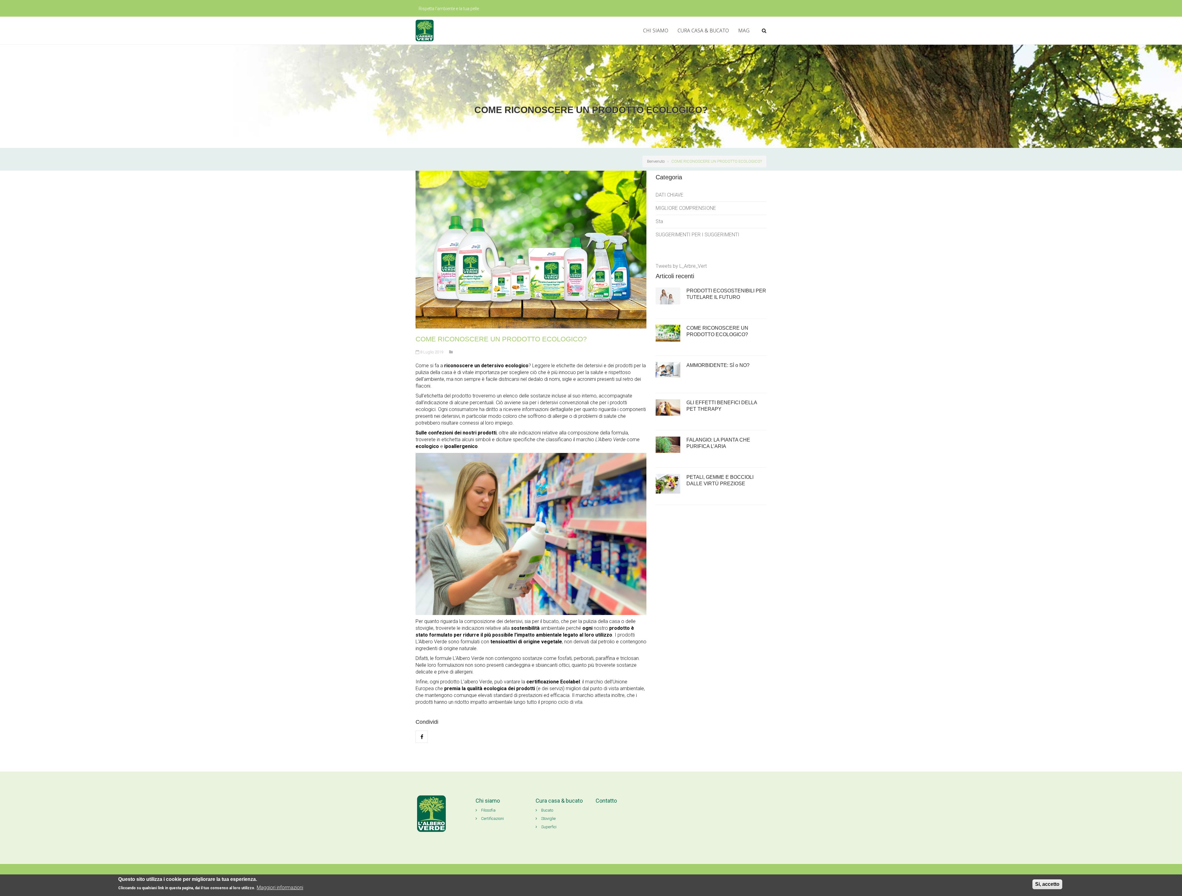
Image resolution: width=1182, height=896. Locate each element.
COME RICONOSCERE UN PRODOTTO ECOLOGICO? (716, 161)
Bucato (546, 810)
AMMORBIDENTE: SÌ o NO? (718, 365)
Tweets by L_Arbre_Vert (681, 266)
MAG (744, 30)
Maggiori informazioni (280, 887)
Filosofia (488, 810)
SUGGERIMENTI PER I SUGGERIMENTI (697, 235)
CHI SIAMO (655, 30)
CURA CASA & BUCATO (703, 30)
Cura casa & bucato (559, 800)
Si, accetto (1047, 884)
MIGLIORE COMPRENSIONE (686, 208)
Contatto (606, 800)
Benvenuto (656, 161)
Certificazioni (492, 818)
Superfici (548, 827)
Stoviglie (548, 818)
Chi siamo (488, 800)
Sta (659, 221)
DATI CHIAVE (669, 195)
